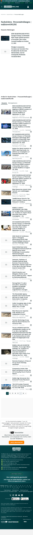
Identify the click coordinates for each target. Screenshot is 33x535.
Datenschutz (24, 490)
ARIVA (11, 504)
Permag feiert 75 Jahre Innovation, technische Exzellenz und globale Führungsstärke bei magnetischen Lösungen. (20, 286)
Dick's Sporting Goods (20, 157)
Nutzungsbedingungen (26, 491)
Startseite (3, 14)
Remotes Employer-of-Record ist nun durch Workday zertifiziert (21, 362)
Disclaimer (15, 490)
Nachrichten (10, 14)
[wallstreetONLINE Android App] (25, 499)
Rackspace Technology (19, 146)
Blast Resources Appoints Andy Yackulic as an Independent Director (20, 312)
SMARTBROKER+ (23, 467)
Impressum (7, 490)
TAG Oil (27, 389)
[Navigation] (2, 7)
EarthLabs (28, 203)
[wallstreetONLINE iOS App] (16, 499)
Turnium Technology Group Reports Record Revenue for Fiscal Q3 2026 (21, 321)
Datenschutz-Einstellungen (8, 491)
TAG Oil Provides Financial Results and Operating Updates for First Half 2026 (21, 385)
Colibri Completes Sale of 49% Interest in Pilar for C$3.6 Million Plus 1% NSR (21, 305)
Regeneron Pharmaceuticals (20, 117)
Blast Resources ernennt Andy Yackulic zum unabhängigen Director (21, 191)
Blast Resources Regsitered (20, 195)
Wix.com (28, 232)
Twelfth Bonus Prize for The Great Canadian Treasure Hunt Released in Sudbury (21, 200)
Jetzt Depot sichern (16, 473)
